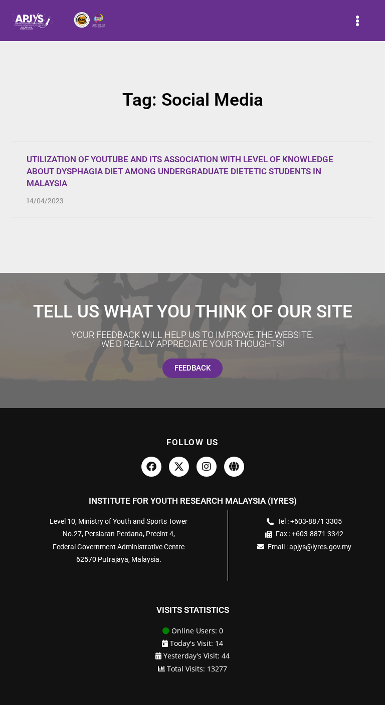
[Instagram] (207, 467)
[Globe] (234, 467)
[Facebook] (151, 467)
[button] (357, 20)
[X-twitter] (179, 467)
